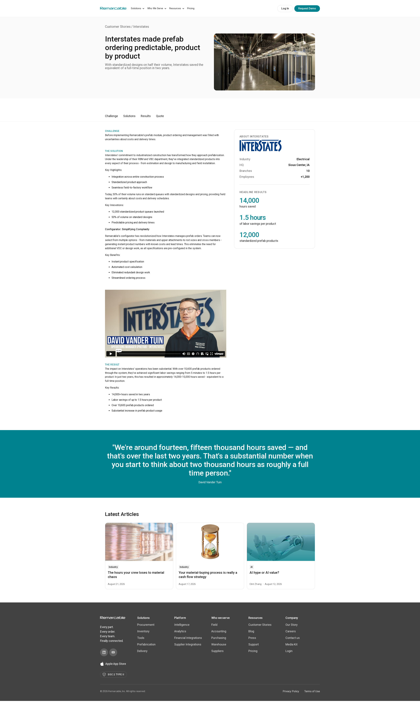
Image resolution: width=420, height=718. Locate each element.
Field (214, 624)
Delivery (142, 651)
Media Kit (291, 644)
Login (289, 651)
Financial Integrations (188, 638)
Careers (290, 631)
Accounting (218, 631)
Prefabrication (146, 644)
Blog (251, 631)
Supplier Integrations (187, 644)
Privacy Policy (291, 691)
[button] (137, 8)
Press (252, 638)
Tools (140, 638)
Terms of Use (312, 691)
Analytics (180, 631)
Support (253, 644)
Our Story (291, 624)
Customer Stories (118, 26)
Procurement (145, 624)
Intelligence (181, 624)
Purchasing (218, 638)
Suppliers (217, 651)
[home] (113, 8)
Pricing (190, 8)
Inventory (143, 631)
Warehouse (218, 644)
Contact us (292, 638)
